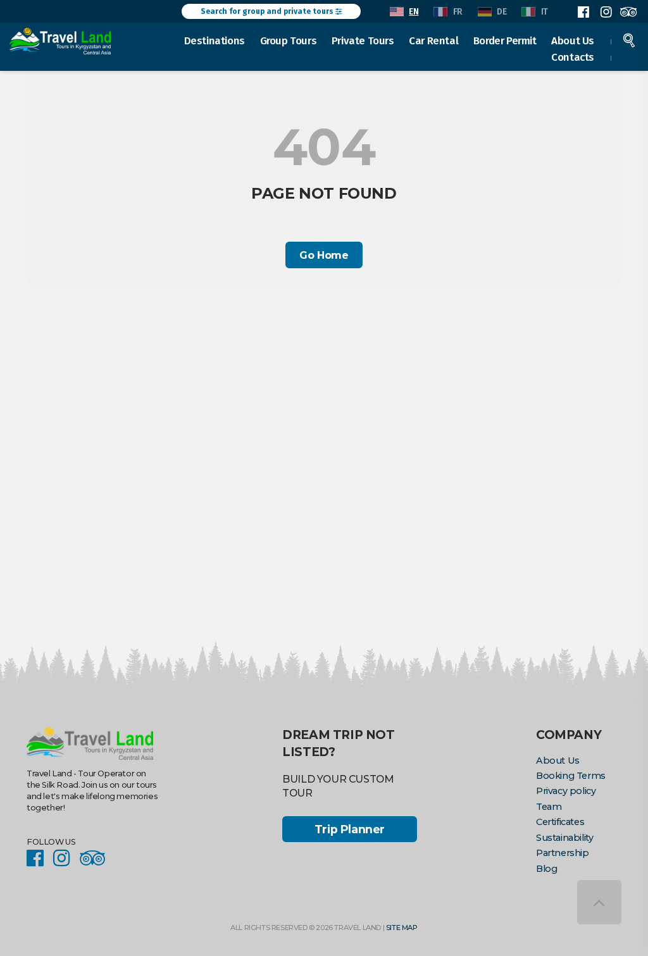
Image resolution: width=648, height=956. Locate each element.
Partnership (562, 853)
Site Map (402, 927)
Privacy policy (565, 791)
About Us (572, 40)
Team (548, 806)
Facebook (583, 12)
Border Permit (505, 40)
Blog (546, 868)
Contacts (572, 57)
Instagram (605, 12)
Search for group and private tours (268, 11)
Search (629, 40)
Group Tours (288, 40)
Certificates (560, 822)
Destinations (214, 40)
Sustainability (564, 837)
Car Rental (433, 40)
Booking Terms (571, 775)
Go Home (323, 255)
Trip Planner (350, 829)
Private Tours (363, 40)
